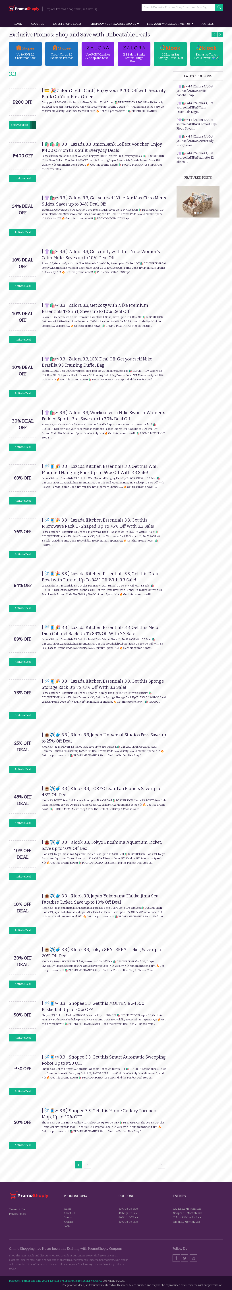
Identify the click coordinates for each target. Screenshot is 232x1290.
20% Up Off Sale (128, 1208)
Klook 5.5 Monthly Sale (186, 1221)
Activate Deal (23, 178)
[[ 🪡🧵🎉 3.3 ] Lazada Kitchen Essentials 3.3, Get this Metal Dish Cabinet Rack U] (22, 651)
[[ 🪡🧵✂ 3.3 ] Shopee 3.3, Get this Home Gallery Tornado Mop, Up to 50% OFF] (22, 1134)
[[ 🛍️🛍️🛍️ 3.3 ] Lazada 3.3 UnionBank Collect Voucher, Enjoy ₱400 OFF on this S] (22, 168)
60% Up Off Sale (128, 1217)
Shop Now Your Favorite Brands (113, 23)
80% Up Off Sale (128, 1221)
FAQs (67, 1226)
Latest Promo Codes (67, 23)
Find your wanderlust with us (168, 23)
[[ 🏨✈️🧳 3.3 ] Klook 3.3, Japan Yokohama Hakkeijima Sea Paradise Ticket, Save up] (22, 920)
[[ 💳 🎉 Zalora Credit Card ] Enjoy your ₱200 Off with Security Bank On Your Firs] (22, 114)
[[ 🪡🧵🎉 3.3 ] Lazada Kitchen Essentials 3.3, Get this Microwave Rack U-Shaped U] (22, 544)
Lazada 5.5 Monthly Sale (187, 1208)
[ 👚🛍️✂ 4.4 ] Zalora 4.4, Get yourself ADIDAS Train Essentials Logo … (195, 107)
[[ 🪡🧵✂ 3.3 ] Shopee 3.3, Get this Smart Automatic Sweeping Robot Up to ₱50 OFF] (22, 1081)
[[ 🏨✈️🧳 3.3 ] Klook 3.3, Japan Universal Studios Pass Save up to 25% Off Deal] (22, 758)
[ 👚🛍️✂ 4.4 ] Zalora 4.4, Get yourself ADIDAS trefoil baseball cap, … (195, 91)
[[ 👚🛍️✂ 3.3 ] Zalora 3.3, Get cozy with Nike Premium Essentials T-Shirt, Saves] (22, 329)
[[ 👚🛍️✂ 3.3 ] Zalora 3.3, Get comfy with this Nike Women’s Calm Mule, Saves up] (22, 275)
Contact (69, 1217)
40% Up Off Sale (128, 1213)
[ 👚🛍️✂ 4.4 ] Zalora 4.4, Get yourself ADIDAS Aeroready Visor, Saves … (195, 141)
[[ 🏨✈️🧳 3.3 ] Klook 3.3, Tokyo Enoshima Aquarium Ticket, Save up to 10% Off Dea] (22, 866)
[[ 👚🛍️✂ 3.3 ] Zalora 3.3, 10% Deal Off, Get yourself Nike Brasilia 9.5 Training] (22, 383)
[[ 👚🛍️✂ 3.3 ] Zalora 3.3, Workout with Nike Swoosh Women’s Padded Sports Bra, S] (22, 436)
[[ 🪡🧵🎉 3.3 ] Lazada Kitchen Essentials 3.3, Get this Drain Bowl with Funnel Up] (22, 597)
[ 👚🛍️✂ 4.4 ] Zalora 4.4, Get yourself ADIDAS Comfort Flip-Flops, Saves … (197, 124)
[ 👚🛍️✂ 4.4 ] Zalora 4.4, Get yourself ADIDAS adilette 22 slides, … (195, 157)
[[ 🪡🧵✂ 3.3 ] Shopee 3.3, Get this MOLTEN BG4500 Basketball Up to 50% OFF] (22, 1027)
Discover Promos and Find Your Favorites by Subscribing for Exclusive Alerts (55, 1280)
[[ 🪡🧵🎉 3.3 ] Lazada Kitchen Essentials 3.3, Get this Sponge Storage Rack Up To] (22, 705)
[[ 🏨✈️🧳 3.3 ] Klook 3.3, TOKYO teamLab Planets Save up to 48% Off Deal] (22, 812)
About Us (37, 23)
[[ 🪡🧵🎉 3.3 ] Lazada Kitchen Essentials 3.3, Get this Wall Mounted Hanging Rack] (22, 490)
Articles (208, 23)
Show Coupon (19, 124)
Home (18, 23)
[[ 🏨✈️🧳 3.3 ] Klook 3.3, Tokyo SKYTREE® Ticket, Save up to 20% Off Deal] (22, 973)
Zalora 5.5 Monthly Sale (187, 1217)
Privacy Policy (17, 1213)
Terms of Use (17, 1209)
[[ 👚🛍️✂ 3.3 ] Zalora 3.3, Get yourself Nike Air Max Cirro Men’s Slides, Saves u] (22, 221)
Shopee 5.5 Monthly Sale (187, 1213)
